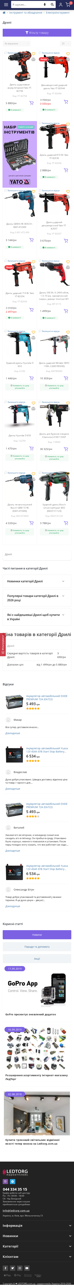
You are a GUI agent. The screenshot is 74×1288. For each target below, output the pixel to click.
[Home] (4, 12)
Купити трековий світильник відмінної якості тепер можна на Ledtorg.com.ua (32, 1141)
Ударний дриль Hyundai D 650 (19, 364)
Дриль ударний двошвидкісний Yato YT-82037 (54, 225)
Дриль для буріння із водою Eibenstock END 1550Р (54, 435)
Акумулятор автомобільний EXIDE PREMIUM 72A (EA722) (47, 697)
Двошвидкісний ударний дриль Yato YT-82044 (54, 87)
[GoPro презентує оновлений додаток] (37, 987)
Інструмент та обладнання (25, 12)
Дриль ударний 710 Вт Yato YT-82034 (20, 295)
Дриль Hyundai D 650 (20, 435)
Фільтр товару (38, 33)
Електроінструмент (58, 12)
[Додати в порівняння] (33, 59)
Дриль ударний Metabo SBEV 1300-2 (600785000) (54, 364)
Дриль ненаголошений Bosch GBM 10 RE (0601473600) (20, 507)
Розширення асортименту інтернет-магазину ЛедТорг (36, 1077)
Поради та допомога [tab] (37, 946)
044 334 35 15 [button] (15, 1189)
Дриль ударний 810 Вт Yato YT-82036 (54, 156)
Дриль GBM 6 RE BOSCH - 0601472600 (19, 225)
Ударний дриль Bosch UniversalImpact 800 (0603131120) (54, 507)
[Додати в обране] (33, 54)
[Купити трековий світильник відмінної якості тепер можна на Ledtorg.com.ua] (37, 1113)
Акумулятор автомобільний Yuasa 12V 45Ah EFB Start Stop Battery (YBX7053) (47, 750)
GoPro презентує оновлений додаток (30, 1014)
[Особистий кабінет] (60, 4)
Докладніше (12, 733)
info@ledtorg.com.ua (16, 1210)
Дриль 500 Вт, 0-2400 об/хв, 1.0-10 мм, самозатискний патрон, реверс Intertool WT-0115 (54, 297)
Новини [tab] (37, 934)
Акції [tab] (37, 958)
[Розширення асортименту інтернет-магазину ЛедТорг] (37, 1048)
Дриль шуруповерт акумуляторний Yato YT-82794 (20, 87)
